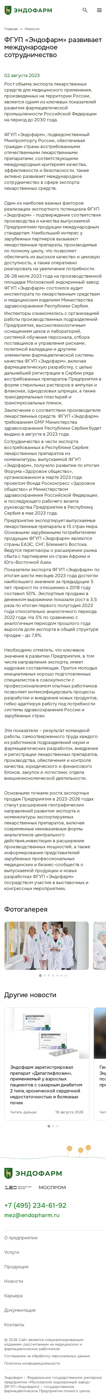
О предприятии (21, 1238)
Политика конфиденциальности (32, 1363)
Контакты (14, 1325)
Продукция (16, 1267)
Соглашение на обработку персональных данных (47, 1356)
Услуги (11, 1252)
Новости (13, 1281)
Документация (20, 1310)
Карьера (13, 1296)
